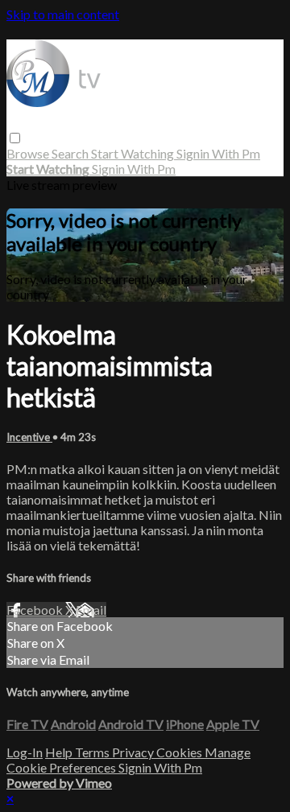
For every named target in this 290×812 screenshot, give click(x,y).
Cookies (180, 752)
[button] (15, 138)
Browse (29, 153)
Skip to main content (62, 14)
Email (91, 609)
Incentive (29, 437)
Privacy (134, 752)
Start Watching (133, 153)
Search (71, 153)
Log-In (24, 752)
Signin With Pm (218, 153)
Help (60, 752)
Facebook (35, 609)
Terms (93, 752)
